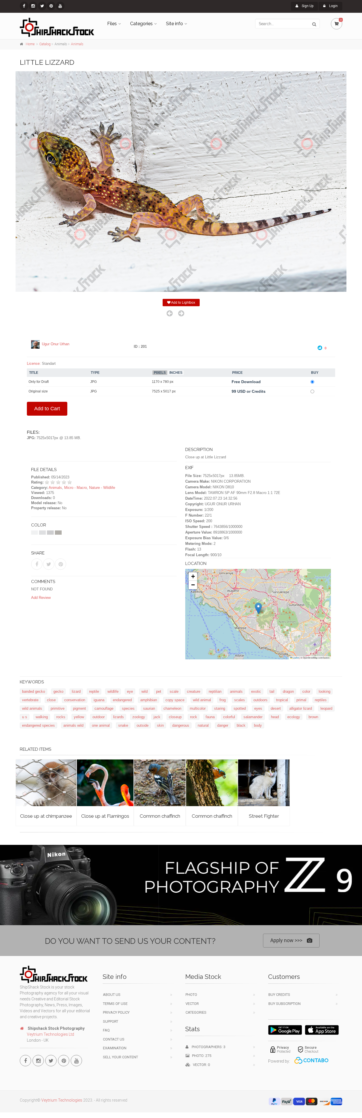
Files (112, 23)
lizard (76, 691)
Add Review (41, 597)
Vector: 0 (200, 1065)
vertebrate (30, 700)
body (258, 725)
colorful (229, 717)
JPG (93, 382)
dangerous (180, 725)
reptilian (215, 691)
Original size (38, 391)
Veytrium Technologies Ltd (50, 1034)
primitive (57, 708)
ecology (293, 717)
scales (239, 700)
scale (174, 691)
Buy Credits (279, 994)
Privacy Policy (116, 1012)
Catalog (45, 44)
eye (130, 691)
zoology (138, 717)
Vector (192, 1004)
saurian (149, 708)
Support (110, 1021)
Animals (77, 44)
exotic (256, 691)
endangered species (38, 725)
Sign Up (307, 6)
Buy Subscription (284, 1004)
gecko (58, 691)
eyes (258, 708)
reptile (94, 691)
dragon (288, 691)
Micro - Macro (75, 487)
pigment (79, 708)
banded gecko (33, 691)
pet (158, 691)
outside (142, 725)
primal (301, 700)
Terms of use (115, 1004)
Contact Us (113, 1039)
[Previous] (170, 313)
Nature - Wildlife (102, 487)
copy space (174, 700)
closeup (175, 717)
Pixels (160, 373)
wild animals (32, 708)
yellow (79, 717)
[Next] (181, 313)
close (51, 700)
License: (34, 363)
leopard (326, 708)
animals (236, 691)
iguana (99, 700)
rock (193, 717)
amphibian (148, 700)
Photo (191, 994)
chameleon (172, 708)
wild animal (202, 700)
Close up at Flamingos (105, 816)
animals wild (73, 725)
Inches (175, 373)
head (275, 717)
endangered (122, 700)
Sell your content (120, 1057)
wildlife (112, 691)
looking (324, 691)
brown (313, 717)
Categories (141, 23)
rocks (60, 717)
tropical (282, 700)
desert (276, 708)
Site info (174, 23)
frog (222, 700)
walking (42, 717)
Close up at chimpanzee (46, 816)
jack (157, 717)
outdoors (260, 700)
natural (203, 725)
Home (30, 44)
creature (193, 691)
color (306, 691)
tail (272, 691)
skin (160, 725)
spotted (240, 708)
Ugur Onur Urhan (55, 344)
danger (222, 725)
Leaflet (295, 657)
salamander (253, 717)
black (241, 725)
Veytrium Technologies (61, 1100)
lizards (118, 717)
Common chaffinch (160, 816)
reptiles (321, 700)
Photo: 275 (200, 1056)
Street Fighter (264, 816)
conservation (74, 700)
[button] (258, 608)
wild (144, 691)
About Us (111, 994)
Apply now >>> (286, 940)
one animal (101, 725)
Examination (114, 1048)
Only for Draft (39, 382)
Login (333, 6)
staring (219, 708)
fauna (210, 717)
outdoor (98, 717)
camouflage (103, 708)
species (128, 708)
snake (123, 725)
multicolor (198, 708)
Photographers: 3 (206, 1047)
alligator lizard (300, 708)
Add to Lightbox (183, 303)
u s (24, 717)
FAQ (106, 1030)
